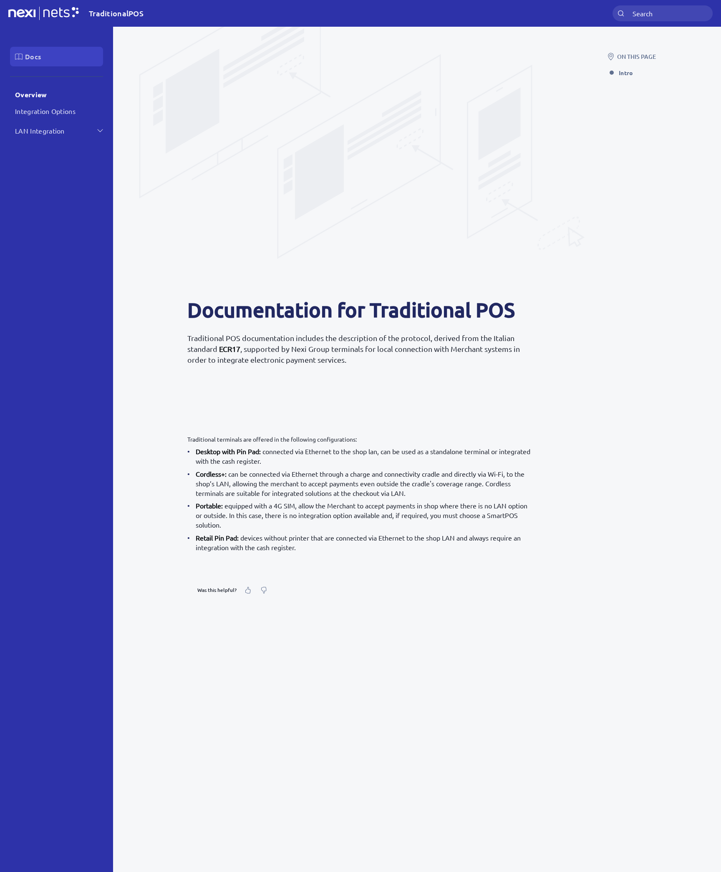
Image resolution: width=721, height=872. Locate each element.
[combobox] (663, 13)
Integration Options (45, 111)
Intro (626, 72)
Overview (31, 94)
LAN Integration (40, 130)
